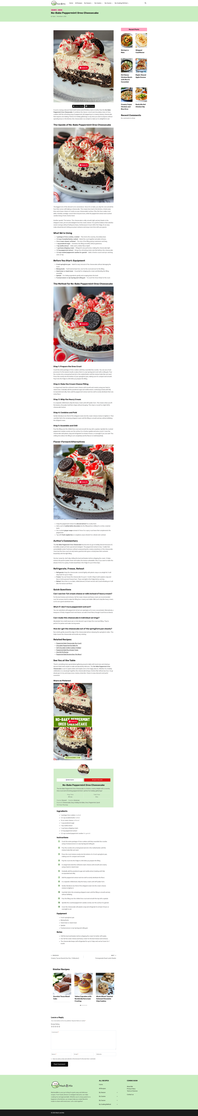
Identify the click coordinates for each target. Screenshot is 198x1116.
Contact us (130, 1094)
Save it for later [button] (97, 779)
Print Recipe (90, 106)
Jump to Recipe (79, 106)
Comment (55, 1032)
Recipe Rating (55, 1024)
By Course (102, 1100)
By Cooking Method (105, 1104)
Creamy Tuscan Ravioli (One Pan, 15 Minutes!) (65, 957)
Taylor (54, 16)
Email (76, 1054)
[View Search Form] (145, 3)
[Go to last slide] (56, 988)
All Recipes (78, 3)
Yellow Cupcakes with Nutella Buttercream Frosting (83, 999)
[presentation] (126, 40)
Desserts (54, 10)
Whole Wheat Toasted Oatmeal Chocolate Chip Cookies (104, 999)
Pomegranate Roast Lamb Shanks (105, 957)
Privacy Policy (131, 1089)
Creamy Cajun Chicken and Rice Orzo (126, 107)
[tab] (80, 1005)
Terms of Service (132, 1091)
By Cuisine (102, 1096)
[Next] (111, 988)
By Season (102, 1092)
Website (99, 1054)
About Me (130, 1086)
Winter (60, 10)
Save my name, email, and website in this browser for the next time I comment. (74, 1059)
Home (71, 3)
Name (54, 1054)
